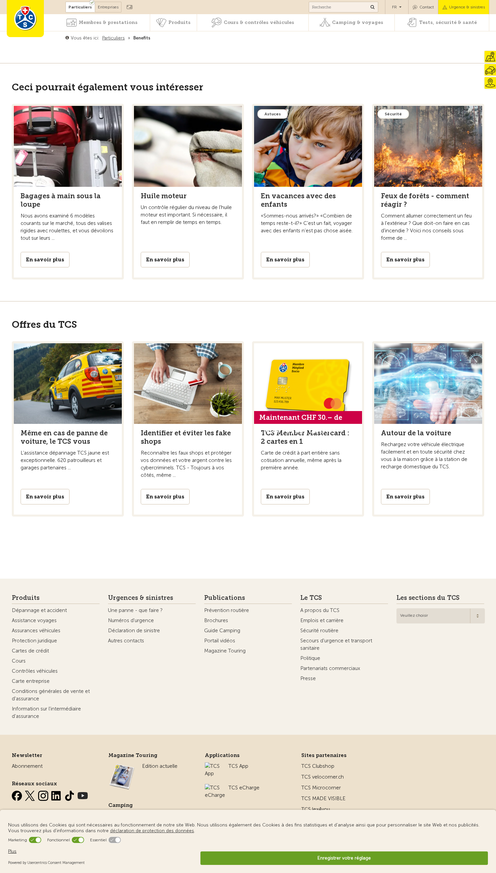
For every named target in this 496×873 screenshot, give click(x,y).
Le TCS (311, 598)
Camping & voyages (357, 22)
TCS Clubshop (317, 766)
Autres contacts (126, 641)
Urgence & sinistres (467, 7)
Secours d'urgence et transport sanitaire (336, 644)
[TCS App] (213, 766)
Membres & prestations (108, 22)
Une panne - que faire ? (135, 610)
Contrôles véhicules (35, 671)
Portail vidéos (219, 641)
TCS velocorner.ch (322, 777)
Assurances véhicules (36, 631)
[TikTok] (70, 794)
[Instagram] (44, 794)
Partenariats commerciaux (330, 668)
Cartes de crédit (30, 651)
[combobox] (440, 615)
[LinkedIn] (57, 794)
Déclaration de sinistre (134, 631)
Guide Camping (222, 631)
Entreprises (108, 7)
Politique (310, 658)
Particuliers (80, 7)
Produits (179, 22)
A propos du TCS (319, 610)
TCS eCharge (243, 788)
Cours (19, 661)
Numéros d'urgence (131, 620)
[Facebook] (17, 794)
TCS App (238, 766)
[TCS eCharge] (215, 788)
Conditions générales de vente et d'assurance (51, 695)
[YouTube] (83, 794)
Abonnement (27, 766)
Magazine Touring (225, 651)
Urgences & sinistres (140, 598)
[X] (30, 794)
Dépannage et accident (39, 610)
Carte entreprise (31, 681)
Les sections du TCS (428, 598)
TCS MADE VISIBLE (323, 798)
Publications (224, 598)
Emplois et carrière (321, 620)
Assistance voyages (34, 620)
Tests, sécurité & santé (448, 22)
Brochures (216, 620)
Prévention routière (226, 610)
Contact (426, 7)
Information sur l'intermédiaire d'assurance (46, 712)
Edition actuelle (159, 766)
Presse (308, 678)
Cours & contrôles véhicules (259, 22)
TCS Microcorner (321, 788)
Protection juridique (34, 641)
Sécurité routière (319, 631)
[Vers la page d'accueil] (25, 18)
